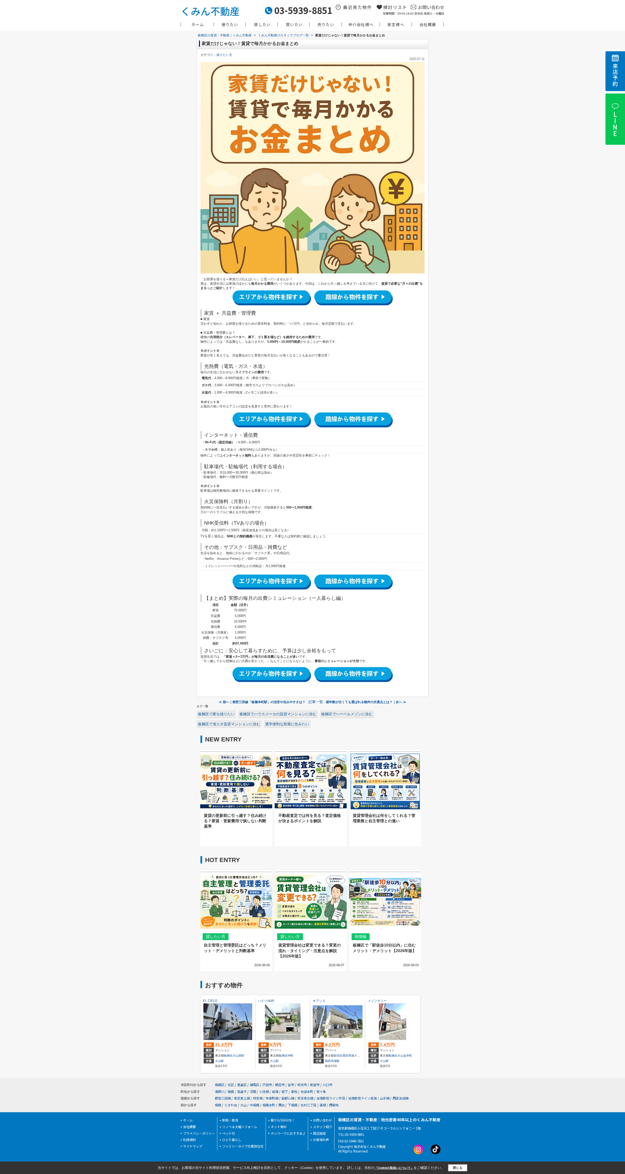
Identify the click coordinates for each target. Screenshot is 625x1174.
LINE (614, 123)
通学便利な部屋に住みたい (287, 724)
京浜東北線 (305, 1098)
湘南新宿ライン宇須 (330, 1098)
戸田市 (267, 1084)
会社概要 (427, 24)
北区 (231, 1084)
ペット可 (228, 1133)
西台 (281, 1105)
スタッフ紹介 (322, 1126)
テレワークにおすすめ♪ (288, 1133)
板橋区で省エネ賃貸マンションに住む (229, 724)
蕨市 (291, 1084)
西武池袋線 (400, 1098)
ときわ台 (230, 1105)
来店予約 (615, 75)
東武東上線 (242, 1098)
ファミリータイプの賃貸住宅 (242, 1146)
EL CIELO (210, 1001)
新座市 (315, 1084)
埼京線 (257, 1098)
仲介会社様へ (361, 24)
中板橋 (254, 1105)
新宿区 (338, 1055)
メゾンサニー (377, 1001)
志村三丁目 (308, 1105)
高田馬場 (348, 1055)
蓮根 (323, 1105)
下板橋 (292, 1105)
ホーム (197, 24)
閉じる (457, 1168)
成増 (275, 1091)
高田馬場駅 (332, 1061)
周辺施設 (319, 1133)
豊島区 (242, 1084)
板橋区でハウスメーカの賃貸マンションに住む (278, 714)
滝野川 (219, 1091)
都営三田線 (223, 1098)
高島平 (242, 1091)
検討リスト (395, 7)
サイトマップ (192, 1146)
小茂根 (264, 1091)
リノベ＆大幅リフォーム (239, 1126)
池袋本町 (307, 1091)
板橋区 (228, 1055)
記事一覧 (315, 702)
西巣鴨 (334, 1105)
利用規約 (189, 1139)
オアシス (319, 1001)
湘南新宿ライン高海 (362, 1098)
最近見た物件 (357, 7)
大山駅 (219, 1061)
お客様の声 (321, 1139)
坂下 (284, 1091)
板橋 (231, 1091)
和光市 (302, 1084)
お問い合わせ (431, 7)
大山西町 (238, 1055)
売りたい (325, 24)
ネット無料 (279, 1126)
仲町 (290, 1055)
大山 (243, 1105)
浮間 (253, 1091)
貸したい (262, 24)
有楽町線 (272, 1098)
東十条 (321, 1091)
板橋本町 (268, 1105)
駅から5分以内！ (283, 1120)
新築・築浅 (230, 1120)
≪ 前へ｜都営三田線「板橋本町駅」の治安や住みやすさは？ (262, 702)
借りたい (229, 24)
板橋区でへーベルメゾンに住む (347, 714)
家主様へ (395, 24)
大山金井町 (404, 1055)
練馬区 (254, 1084)
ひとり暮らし (231, 1139)
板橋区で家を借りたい (216, 714)
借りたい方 (224, 55)
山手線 (384, 1098)
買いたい (294, 24)
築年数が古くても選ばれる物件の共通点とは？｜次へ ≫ (366, 702)
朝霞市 (280, 1084)
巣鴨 (294, 1091)
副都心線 (287, 1098)
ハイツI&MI (266, 1001)
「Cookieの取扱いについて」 (394, 1168)
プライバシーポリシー (199, 1133)
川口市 (327, 1084)
